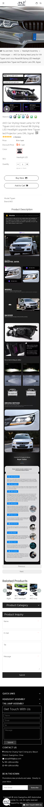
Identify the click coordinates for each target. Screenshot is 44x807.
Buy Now (20, 178)
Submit (22, 675)
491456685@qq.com (13, 759)
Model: (7, 198)
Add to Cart (20, 185)
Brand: (6, 202)
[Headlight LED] (19, 151)
